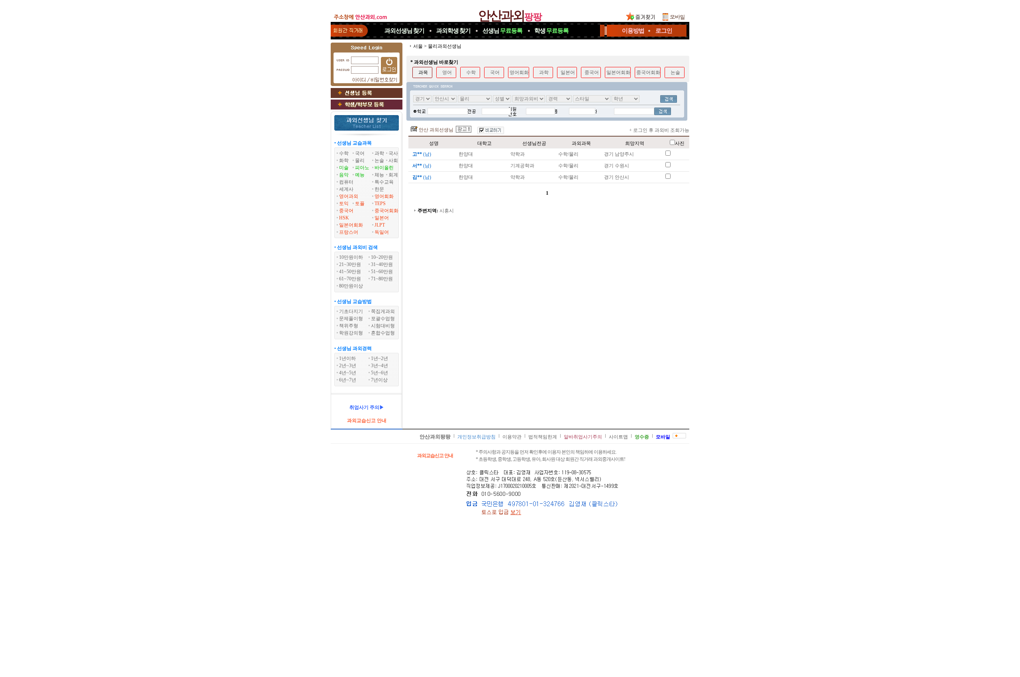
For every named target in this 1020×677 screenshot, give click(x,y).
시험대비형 (383, 326)
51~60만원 (382, 271)
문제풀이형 (351, 318)
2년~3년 (347, 365)
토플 (360, 203)
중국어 (346, 210)
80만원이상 (351, 286)
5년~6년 (379, 373)
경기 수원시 (616, 165)
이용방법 (633, 30)
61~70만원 (350, 279)
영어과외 (348, 196)
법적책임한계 (542, 437)
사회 (393, 160)
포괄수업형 (383, 318)
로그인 (663, 30)
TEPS (380, 203)
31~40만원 (382, 264)
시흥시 (446, 210)
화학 (344, 160)
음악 (344, 175)
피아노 (362, 167)
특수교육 (384, 182)
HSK (344, 218)
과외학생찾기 (453, 30)
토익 (344, 203)
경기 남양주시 (619, 154)
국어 (360, 153)
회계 (393, 175)
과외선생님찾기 (404, 30)
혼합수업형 (383, 333)
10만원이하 (351, 257)
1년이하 (347, 358)
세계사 (346, 189)
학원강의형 (351, 333)
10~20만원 (382, 257)
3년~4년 (379, 365)
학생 (551, 30)
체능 (379, 175)
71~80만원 (382, 279)
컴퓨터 (346, 182)
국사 (393, 153)
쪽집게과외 (383, 311)
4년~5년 (347, 373)
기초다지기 (351, 311)
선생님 (502, 30)
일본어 (382, 218)
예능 (360, 175)
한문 (379, 189)
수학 (344, 153)
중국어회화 (386, 210)
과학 (379, 153)
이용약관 (512, 437)
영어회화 (384, 196)
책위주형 (348, 326)
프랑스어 (348, 232)
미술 (344, 167)
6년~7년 (347, 380)
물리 (360, 160)
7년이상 (379, 380)
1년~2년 (379, 358)
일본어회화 (351, 225)
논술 (379, 160)
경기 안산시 (616, 177)
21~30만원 (350, 264)
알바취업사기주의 (583, 437)
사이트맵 (618, 437)
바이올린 (384, 167)
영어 (447, 72)
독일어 (382, 232)
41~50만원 (350, 271)
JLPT (380, 225)
